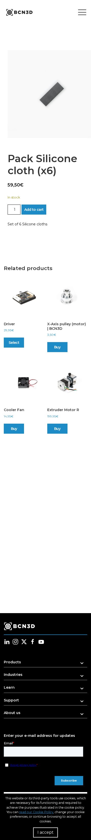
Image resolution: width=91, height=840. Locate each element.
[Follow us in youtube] (41, 642)
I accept (45, 832)
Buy (57, 347)
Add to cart (33, 209)
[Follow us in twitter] (24, 642)
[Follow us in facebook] (33, 642)
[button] (45, 664)
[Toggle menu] (82, 13)
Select (14, 342)
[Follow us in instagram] (15, 642)
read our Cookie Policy (36, 812)
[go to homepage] (19, 13)
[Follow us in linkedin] (7, 642)
